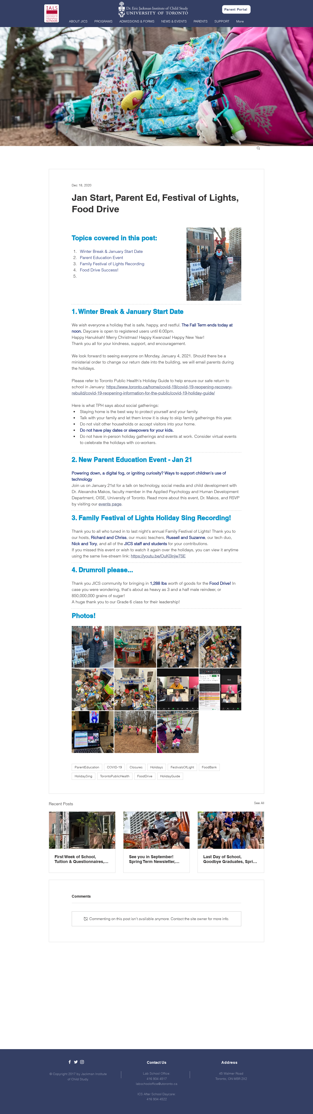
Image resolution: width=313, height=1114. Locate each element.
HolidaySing (83, 776)
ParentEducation (87, 767)
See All (259, 803)
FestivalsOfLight (182, 767)
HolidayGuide (170, 776)
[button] (78, 21)
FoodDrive (144, 776)
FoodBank (209, 767)
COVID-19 (114, 767)
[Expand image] (93, 647)
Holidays (156, 767)
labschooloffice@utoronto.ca (156, 1084)
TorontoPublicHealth (114, 776)
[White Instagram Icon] (82, 1061)
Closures (136, 767)
